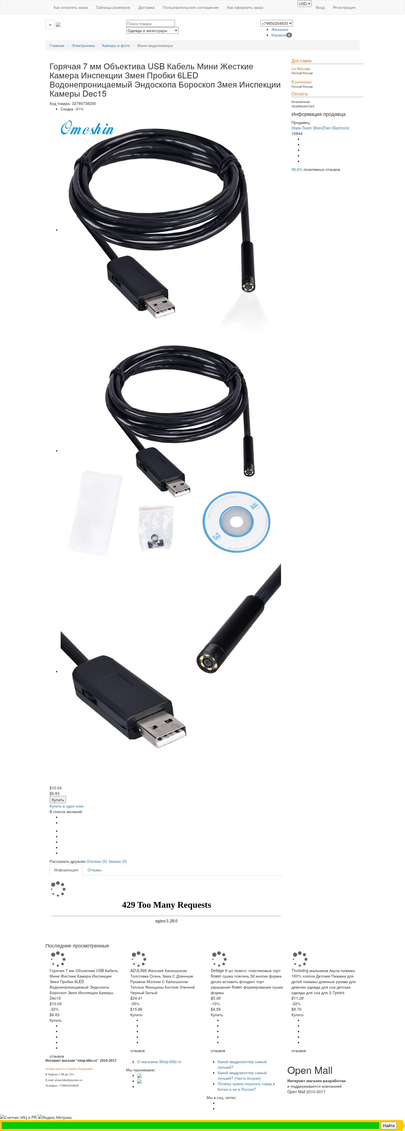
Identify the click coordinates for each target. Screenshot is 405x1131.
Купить (58, 799)
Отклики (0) (97, 861)
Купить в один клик (66, 806)
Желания (279, 29)
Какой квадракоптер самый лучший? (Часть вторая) (242, 1075)
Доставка (146, 7)
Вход (320, 7)
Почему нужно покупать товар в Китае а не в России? (246, 1086)
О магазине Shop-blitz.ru (159, 1061)
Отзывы (94, 869)
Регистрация (344, 7)
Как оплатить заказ (71, 7)
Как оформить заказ (245, 7)
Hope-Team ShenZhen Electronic (320, 128)
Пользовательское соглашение (191, 7)
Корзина (280, 35)
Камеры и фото (116, 45)
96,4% (297, 169)
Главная (57, 45)
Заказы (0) (117, 861)
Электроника (83, 45)
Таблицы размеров (113, 7)
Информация (66, 869)
